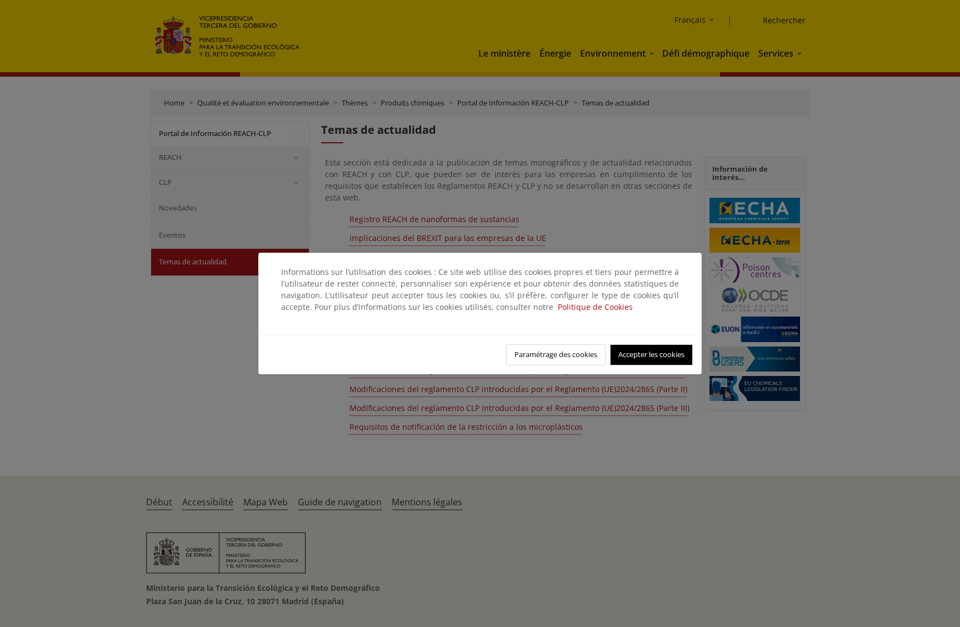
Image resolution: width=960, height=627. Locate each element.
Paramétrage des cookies (555, 354)
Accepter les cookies (651, 354)
